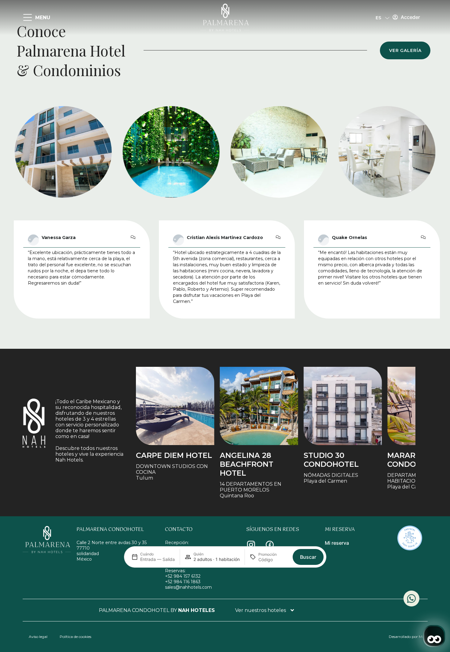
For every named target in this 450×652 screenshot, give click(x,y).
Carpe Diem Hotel (174, 455)
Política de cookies (75, 636)
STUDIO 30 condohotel (331, 460)
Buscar (308, 557)
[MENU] (27, 18)
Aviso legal (38, 636)
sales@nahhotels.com (188, 587)
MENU (42, 17)
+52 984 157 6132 (183, 576)
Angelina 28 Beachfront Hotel (246, 464)
